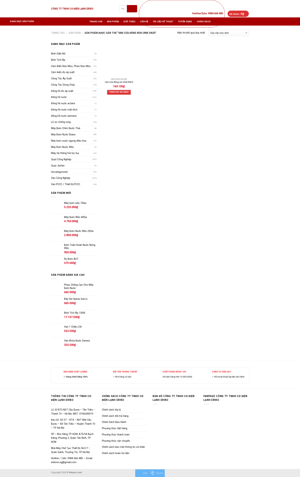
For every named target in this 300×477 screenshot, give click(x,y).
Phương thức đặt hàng (114, 428)
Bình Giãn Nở (58, 53)
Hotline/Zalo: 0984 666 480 (207, 13)
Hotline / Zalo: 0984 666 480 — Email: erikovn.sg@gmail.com (72, 460)
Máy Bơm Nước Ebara (63, 134)
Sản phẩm (113, 21)
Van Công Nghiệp (60, 178)
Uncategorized (59, 171)
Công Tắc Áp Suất (61, 78)
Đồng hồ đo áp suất (62, 91)
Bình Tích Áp (58, 59)
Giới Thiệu (129, 21)
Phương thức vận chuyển (116, 440)
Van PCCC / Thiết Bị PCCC (65, 184)
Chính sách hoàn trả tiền (115, 453)
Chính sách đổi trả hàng (115, 416)
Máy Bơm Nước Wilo (62, 147)
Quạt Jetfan (58, 165)
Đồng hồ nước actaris (63, 103)
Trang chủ (95, 21)
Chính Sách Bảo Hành (114, 422)
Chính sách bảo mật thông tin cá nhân (123, 447)
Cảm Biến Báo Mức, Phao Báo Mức (71, 66)
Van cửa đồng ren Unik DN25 (119, 82)
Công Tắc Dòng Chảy (63, 84)
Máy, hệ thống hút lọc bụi (65, 153)
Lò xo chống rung (61, 122)
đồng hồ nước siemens (64, 115)
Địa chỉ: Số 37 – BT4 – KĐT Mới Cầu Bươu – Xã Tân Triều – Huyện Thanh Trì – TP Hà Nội (73, 423)
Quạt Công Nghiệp (61, 159)
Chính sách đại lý (111, 409)
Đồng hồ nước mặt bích (64, 109)
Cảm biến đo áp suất (62, 72)
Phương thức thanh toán (116, 434)
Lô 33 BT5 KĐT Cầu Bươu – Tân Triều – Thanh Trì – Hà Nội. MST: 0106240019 (73, 411)
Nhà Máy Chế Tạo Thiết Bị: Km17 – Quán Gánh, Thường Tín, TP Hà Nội (70, 450)
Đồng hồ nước (59, 97)
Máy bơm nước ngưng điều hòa (68, 140)
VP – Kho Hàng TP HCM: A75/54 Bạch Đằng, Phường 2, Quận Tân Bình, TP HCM (72, 438)
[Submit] (132, 8)
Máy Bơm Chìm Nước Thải (65, 128)
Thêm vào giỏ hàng (118, 92)
